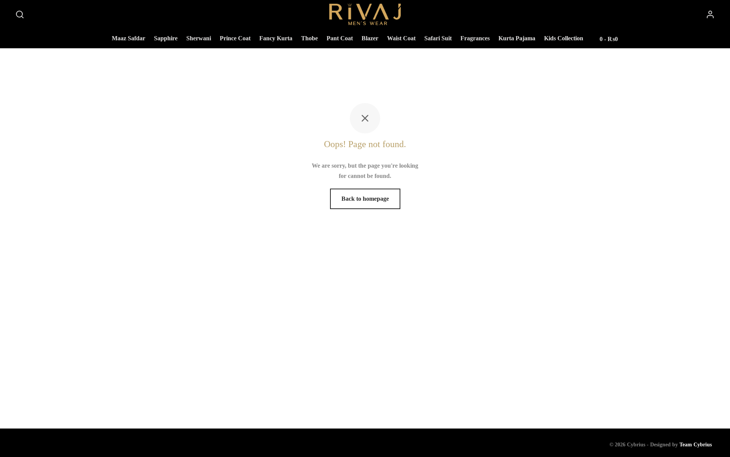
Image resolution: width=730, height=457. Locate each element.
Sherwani (198, 38)
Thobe (309, 38)
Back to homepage (365, 198)
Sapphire (166, 38)
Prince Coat (235, 38)
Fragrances (475, 38)
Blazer (370, 38)
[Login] (710, 14)
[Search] (19, 14)
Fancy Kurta (275, 38)
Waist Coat (401, 38)
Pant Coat (340, 38)
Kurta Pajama (516, 38)
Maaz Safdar (128, 38)
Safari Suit (438, 38)
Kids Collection (563, 38)
